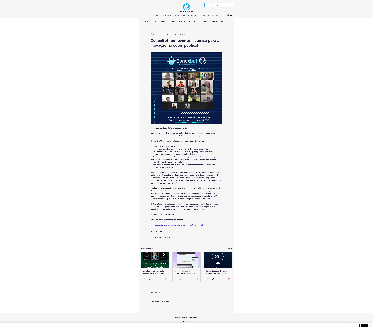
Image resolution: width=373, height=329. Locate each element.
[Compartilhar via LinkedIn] (161, 231)
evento (182, 21)
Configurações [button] (342, 326)
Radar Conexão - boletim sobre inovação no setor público (216, 272)
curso (173, 21)
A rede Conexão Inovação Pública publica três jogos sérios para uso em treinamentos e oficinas (153, 272)
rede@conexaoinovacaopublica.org (186, 317)
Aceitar (364, 326)
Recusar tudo (354, 326)
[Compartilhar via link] (166, 231)
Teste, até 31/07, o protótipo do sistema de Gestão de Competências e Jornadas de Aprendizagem (186, 272)
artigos (204, 21)
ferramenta (193, 21)
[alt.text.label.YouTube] (231, 15)
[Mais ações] (221, 35)
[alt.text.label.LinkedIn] (225, 15)
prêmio (164, 21)
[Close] (371, 325)
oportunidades (217, 21)
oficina (154, 21)
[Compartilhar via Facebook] (151, 231)
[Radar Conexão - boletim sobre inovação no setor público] (218, 260)
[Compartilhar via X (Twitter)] (156, 231)
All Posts (144, 21)
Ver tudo (229, 248)
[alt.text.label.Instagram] (228, 15)
